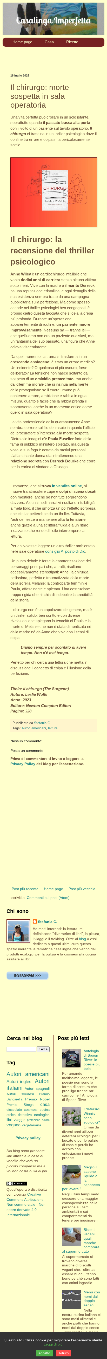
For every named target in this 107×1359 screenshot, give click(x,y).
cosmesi (30, 1109)
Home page (53, 889)
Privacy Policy (22, 764)
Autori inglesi (19, 1081)
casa (45, 1104)
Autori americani (34, 728)
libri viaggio (15, 1120)
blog (82, 939)
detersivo (25, 1115)
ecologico (42, 1115)
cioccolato (14, 1110)
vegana (13, 1124)
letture (52, 728)
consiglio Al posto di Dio (65, 551)
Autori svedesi (20, 1094)
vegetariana (31, 1125)
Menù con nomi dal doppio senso (92, 1298)
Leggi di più (53, 1344)
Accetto (44, 1353)
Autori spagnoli (37, 1088)
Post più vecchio (82, 889)
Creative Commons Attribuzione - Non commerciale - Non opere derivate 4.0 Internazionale (26, 1204)
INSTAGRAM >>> (27, 975)
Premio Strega (20, 1105)
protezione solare (38, 1119)
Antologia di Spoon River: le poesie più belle (92, 1059)
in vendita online (67, 486)
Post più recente (25, 889)
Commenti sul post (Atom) (48, 898)
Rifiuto (64, 1353)
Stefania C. (47, 922)
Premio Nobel (37, 1099)
